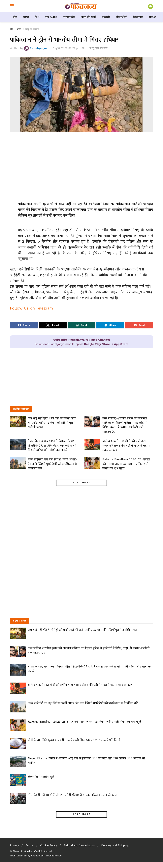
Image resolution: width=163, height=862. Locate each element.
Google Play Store (97, 344)
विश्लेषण (138, 17)
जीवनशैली (121, 17)
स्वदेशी (106, 17)
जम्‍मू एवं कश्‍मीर (32, 29)
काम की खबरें (88, 17)
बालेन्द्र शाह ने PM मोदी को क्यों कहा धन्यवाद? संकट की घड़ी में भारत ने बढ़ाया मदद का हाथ (126, 445)
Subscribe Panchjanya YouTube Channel (81, 339)
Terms (29, 845)
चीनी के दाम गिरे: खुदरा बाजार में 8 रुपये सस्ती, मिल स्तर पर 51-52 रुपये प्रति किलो (74, 740)
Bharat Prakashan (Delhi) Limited (32, 851)
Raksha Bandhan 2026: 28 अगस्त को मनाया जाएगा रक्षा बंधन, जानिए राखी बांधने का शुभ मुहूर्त (126, 463)
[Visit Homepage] (81, 6)
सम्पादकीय (69, 17)
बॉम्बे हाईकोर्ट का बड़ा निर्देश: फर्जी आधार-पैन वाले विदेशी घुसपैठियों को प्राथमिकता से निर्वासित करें (52, 463)
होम (15, 17)
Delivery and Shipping (114, 845)
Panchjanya (38, 48)
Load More (81, 482)
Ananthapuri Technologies (46, 855)
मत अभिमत (155, 17)
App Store (121, 344)
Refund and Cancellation (79, 845)
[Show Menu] (12, 6)
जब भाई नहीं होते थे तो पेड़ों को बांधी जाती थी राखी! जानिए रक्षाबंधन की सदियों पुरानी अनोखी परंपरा (52, 422)
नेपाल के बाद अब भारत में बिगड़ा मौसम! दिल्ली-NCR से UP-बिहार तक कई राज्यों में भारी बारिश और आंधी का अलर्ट (52, 445)
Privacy (14, 845)
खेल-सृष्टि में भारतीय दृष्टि (41, 776)
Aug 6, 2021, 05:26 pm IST (69, 48)
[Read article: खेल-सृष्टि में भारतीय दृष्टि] (18, 780)
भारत (26, 17)
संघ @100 (51, 17)
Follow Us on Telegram (31, 308)
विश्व (37, 17)
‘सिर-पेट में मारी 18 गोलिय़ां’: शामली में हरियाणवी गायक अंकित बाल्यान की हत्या (72, 795)
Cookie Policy (48, 845)
